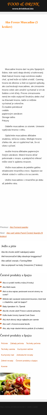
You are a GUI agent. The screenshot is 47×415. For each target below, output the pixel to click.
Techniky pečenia (33, 343)
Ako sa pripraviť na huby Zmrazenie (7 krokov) (21, 265)
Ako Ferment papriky (19, 227)
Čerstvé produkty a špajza (26, 361)
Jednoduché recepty (24, 355)
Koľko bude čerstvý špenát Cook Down (19, 315)
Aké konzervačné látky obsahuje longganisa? (21, 256)
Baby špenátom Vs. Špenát (14, 306)
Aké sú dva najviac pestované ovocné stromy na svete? (22, 293)
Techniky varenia (8, 349)
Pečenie (4, 343)
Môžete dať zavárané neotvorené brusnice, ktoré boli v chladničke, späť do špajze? (24, 300)
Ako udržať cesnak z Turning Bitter (16, 261)
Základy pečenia (17, 343)
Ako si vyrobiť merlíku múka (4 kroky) (18, 283)
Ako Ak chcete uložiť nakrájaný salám (18, 252)
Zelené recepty (7, 361)
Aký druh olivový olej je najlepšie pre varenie (21, 320)
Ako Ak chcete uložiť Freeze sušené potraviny (21, 311)
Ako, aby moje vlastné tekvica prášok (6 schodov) (23, 328)
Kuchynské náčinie (25, 349)
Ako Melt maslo (9, 287)
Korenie (4, 366)
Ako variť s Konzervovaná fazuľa (16, 324)
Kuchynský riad (7, 355)
